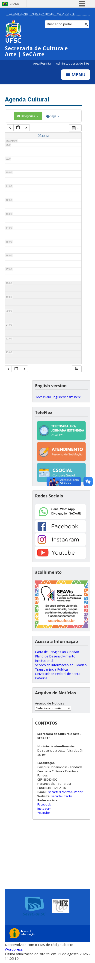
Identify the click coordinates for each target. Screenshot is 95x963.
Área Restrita (42, 63)
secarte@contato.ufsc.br (65, 792)
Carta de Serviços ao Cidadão (57, 652)
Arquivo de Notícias (49, 703)
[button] (76, 369)
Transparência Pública (51, 669)
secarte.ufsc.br (61, 796)
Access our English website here (58, 397)
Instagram (44, 808)
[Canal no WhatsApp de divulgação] (60, 518)
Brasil (14, 4)
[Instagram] (60, 544)
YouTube (43, 813)
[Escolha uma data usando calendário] (18, 127)
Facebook (44, 804)
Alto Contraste (43, 13)
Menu (78, 74)
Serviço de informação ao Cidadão (61, 665)
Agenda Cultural (27, 99)
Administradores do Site (72, 63)
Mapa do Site (65, 13)
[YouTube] (60, 557)
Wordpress (14, 949)
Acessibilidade (18, 13)
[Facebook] (60, 531)
